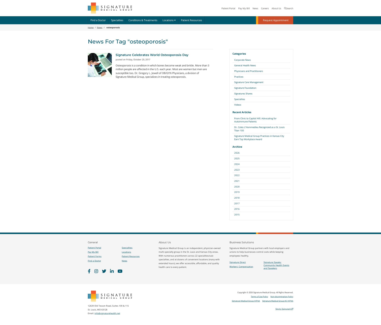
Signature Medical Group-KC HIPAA (277, 301)
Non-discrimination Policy (281, 296)
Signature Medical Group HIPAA (246, 301)
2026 (237, 152)
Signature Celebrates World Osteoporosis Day (152, 55)
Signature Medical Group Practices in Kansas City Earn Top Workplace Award (259, 137)
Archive (237, 146)
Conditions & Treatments (142, 20)
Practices (238, 76)
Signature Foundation (245, 87)
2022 (237, 175)
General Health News (245, 65)
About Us (276, 8)
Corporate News (242, 59)
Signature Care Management (248, 82)
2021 (237, 180)
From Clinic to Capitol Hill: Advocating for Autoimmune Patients (255, 120)
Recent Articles (241, 112)
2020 (237, 186)
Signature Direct (237, 262)
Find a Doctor (98, 20)
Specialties (117, 20)
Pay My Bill (244, 8)
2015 (237, 214)
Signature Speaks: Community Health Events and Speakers (276, 265)
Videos (237, 104)
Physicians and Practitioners (248, 71)
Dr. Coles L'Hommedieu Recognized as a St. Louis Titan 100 (259, 129)
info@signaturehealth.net (107, 313)
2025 (237, 158)
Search (289, 8)
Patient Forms (95, 256)
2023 (237, 169)
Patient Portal (228, 8)
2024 (237, 164)
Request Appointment (276, 20)
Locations (168, 20)
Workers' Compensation (241, 266)
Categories (239, 53)
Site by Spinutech (283, 309)
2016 (237, 208)
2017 (237, 203)
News (255, 8)
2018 (237, 197)
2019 (237, 192)
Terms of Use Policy (259, 296)
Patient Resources (191, 20)
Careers (265, 8)
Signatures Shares (243, 93)
